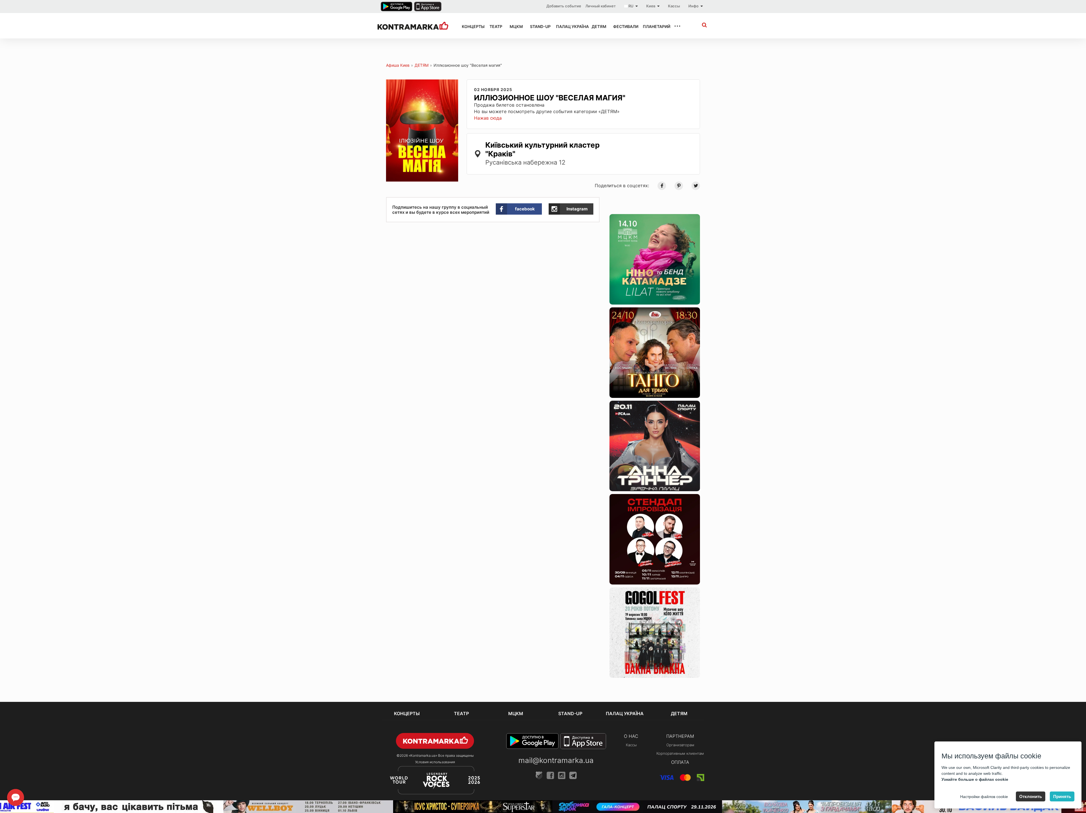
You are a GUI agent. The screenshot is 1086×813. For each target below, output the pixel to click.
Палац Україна (568, 26)
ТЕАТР (494, 26)
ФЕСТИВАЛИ (623, 26)
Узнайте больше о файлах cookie (974, 779)
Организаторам (680, 745)
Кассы (674, 6)
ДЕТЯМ (597, 26)
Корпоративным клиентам (680, 753)
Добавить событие (563, 6)
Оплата (680, 762)
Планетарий (653, 26)
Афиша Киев (398, 65)
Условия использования (435, 762)
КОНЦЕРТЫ (470, 26)
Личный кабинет (600, 6)
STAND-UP (538, 26)
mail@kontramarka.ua (556, 760)
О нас (631, 736)
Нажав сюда (488, 118)
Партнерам (680, 736)
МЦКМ (515, 26)
